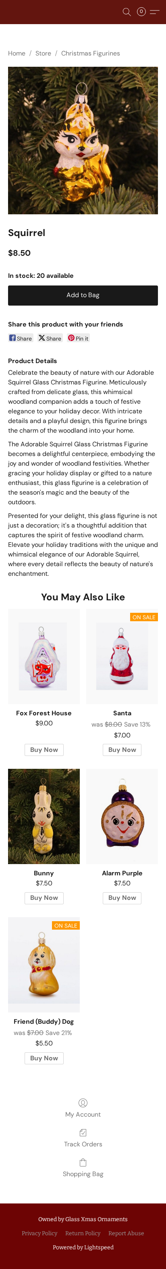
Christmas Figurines (90, 53)
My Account (83, 1114)
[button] (127, 12)
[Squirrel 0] (83, 140)
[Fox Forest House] (44, 656)
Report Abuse (126, 1233)
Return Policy (82, 1233)
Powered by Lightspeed (83, 1247)
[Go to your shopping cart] (144, 12)
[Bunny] (44, 816)
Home (16, 53)
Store (43, 53)
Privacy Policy (39, 1233)
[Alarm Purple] (122, 816)
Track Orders (83, 1144)
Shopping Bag (83, 1174)
